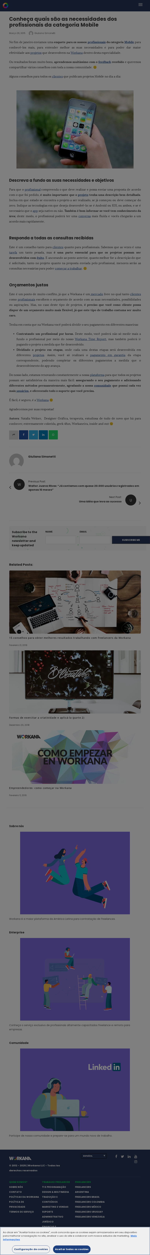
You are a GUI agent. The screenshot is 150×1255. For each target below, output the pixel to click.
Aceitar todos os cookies (72, 1249)
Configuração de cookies (31, 1249)
